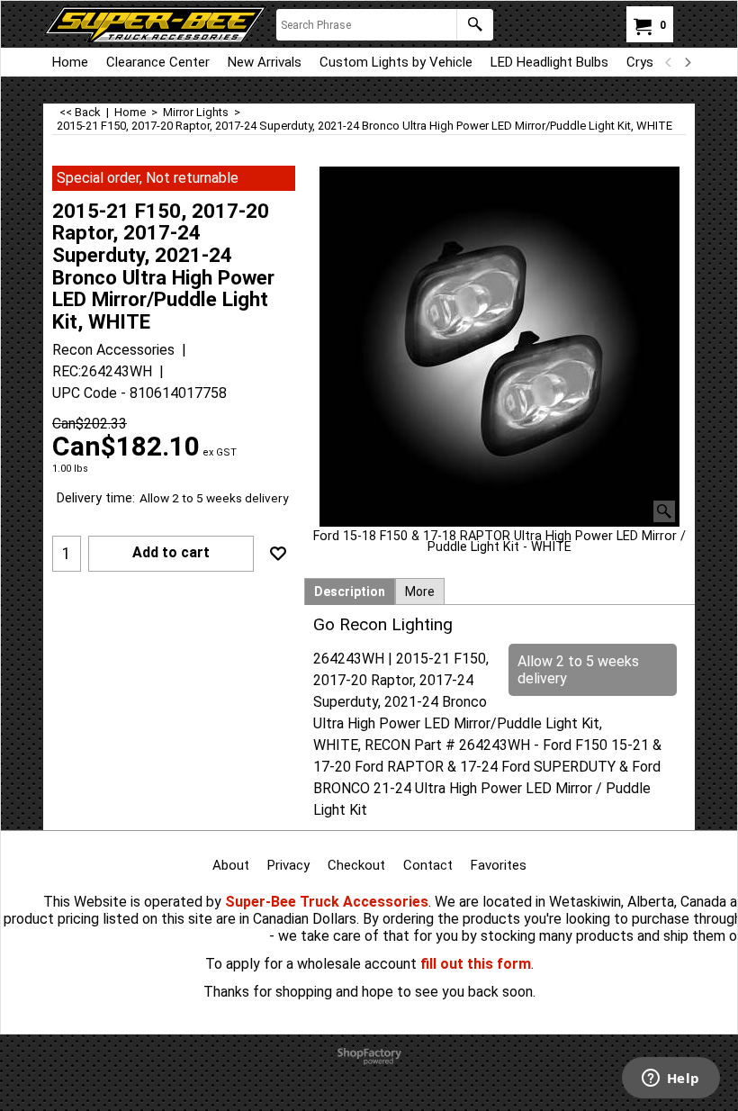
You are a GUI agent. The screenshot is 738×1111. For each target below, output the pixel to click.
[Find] (474, 25)
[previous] (669, 62)
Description (349, 591)
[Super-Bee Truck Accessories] (155, 24)
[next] (687, 62)
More (420, 591)
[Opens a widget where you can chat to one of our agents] (670, 1079)
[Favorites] (278, 554)
